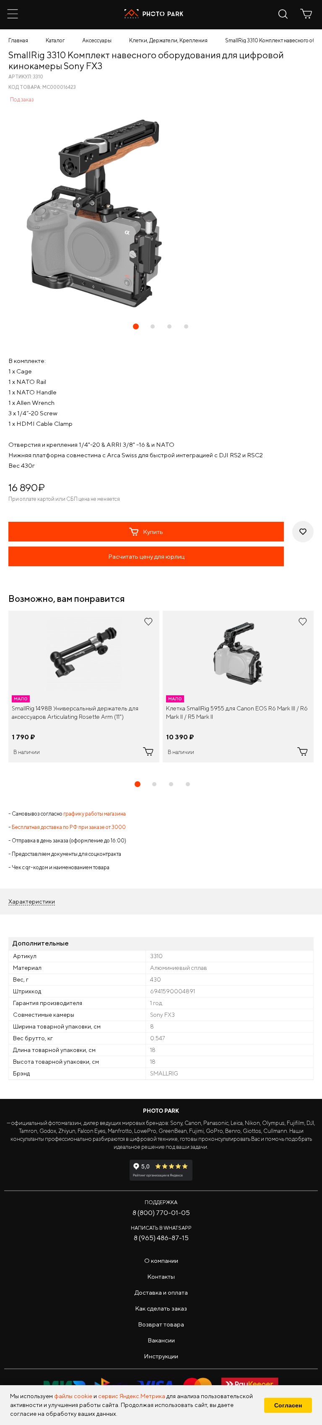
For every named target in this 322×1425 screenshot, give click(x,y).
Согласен (288, 1405)
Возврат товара (161, 1324)
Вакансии (161, 1340)
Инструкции (161, 1356)
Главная (18, 40)
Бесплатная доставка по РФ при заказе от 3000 (69, 827)
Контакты (161, 1276)
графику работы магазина (94, 814)
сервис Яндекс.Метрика (131, 1396)
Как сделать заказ (161, 1308)
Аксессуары (97, 40)
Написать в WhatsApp (161, 1228)
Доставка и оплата (161, 1292)
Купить (153, 531)
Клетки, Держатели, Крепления (168, 40)
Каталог (55, 40)
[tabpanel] (83, 686)
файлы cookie (73, 1396)
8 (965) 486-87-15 (161, 1238)
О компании (161, 1260)
